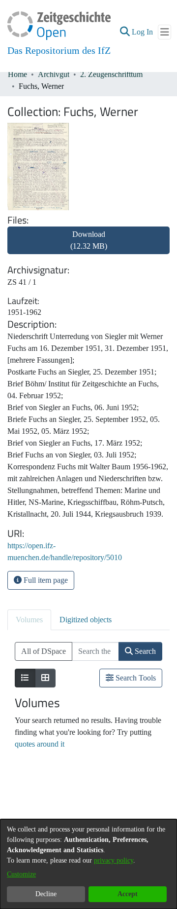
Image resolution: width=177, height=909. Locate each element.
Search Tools (135, 678)
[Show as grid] (45, 678)
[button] (124, 32)
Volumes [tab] (29, 619)
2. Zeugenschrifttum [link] (111, 74)
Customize (21, 874)
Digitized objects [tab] (85, 619)
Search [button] (144, 651)
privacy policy (113, 860)
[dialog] (88, 864)
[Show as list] (25, 678)
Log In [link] (143, 32)
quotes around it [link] (39, 744)
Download (88, 240)
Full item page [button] (45, 580)
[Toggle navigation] (164, 32)
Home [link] (17, 74)
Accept (128, 894)
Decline (46, 894)
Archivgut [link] (53, 74)
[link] (88, 246)
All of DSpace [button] (43, 651)
